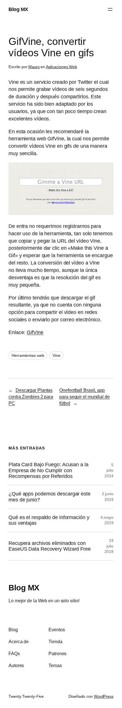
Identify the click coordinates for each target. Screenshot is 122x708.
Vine (56, 355)
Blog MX (18, 9)
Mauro (34, 66)
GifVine (35, 332)
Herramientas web (28, 355)
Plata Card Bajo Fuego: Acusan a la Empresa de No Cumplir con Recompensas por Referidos (49, 470)
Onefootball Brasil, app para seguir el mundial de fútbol (84, 396)
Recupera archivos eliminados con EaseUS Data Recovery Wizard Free (50, 546)
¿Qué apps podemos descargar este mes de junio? (50, 497)
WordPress (103, 696)
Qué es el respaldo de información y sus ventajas (49, 520)
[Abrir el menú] (110, 9)
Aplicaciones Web (61, 66)
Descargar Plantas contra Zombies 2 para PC (31, 396)
